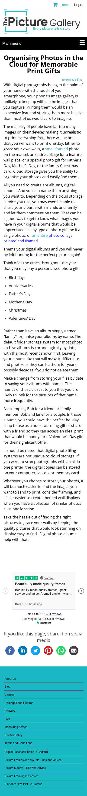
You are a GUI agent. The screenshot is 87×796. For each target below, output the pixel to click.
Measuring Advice (16, 727)
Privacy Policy (13, 735)
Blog (7, 686)
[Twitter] (35, 654)
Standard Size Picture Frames (23, 784)
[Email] (73, 654)
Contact (9, 694)
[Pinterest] (48, 654)
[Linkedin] (22, 654)
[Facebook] (10, 654)
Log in (78, 4)
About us (10, 678)
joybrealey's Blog (72, 79)
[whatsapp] (61, 654)
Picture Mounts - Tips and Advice (25, 768)
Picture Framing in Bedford (21, 776)
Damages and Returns (19, 703)
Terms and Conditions (18, 743)
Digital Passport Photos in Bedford (26, 752)
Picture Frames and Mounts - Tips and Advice (33, 760)
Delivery (10, 711)
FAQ (7, 719)
